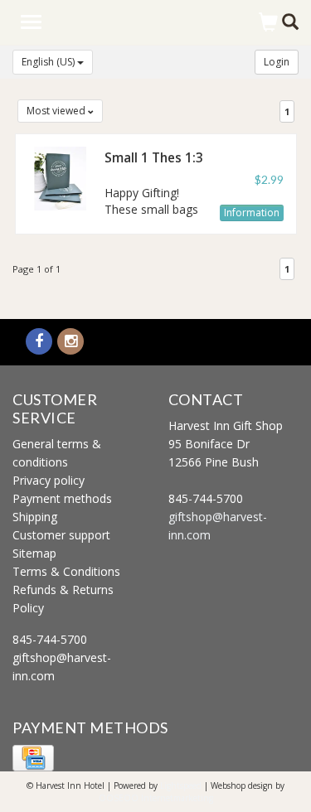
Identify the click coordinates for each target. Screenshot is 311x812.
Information (251, 212)
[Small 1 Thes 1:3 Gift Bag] (60, 177)
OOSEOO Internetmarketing (156, 798)
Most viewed (57, 111)
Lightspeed (181, 785)
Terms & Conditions (66, 571)
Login (276, 62)
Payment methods (62, 498)
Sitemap (34, 553)
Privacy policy (48, 480)
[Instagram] (70, 342)
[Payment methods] (33, 757)
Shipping (34, 516)
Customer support (61, 535)
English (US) (49, 62)
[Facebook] (39, 342)
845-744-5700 (49, 639)
